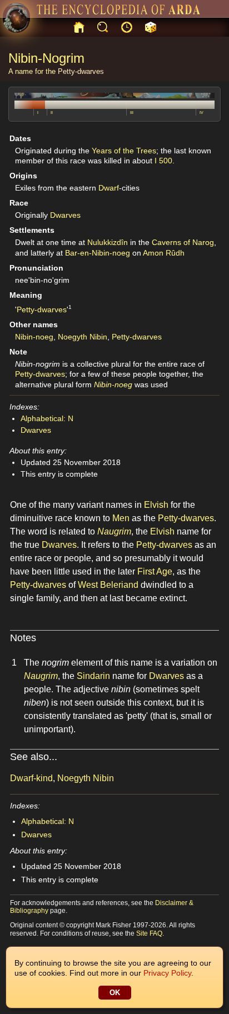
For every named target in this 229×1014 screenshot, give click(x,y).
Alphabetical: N (47, 418)
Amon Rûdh (164, 252)
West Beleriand (108, 585)
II (52, 112)
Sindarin (93, 676)
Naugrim (114, 531)
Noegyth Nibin (82, 336)
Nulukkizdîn (107, 242)
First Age (154, 571)
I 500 (163, 160)
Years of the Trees (124, 150)
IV (201, 112)
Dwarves (65, 215)
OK (114, 992)
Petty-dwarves (81, 71)
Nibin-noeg (34, 336)
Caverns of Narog (183, 242)
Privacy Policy (167, 972)
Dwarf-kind (31, 778)
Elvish (156, 505)
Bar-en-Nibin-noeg (97, 252)
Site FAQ (149, 933)
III (131, 112)
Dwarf (108, 187)
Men (121, 518)
